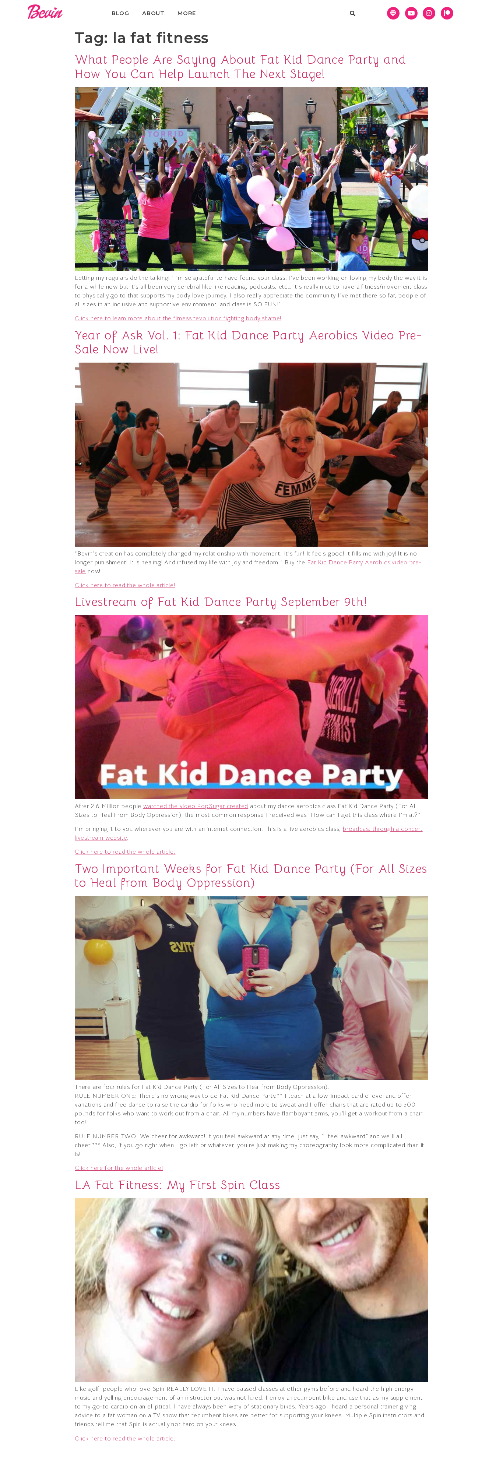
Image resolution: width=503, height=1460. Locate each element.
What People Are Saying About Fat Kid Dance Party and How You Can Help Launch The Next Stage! (240, 66)
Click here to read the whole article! (125, 585)
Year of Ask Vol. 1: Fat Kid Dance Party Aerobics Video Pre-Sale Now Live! (248, 342)
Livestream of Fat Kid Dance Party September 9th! (221, 602)
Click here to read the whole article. (125, 852)
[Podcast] (393, 13)
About (153, 13)
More (186, 13)
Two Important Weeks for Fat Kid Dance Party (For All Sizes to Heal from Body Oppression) (251, 875)
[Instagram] (429, 13)
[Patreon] (447, 13)
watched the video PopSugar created (195, 806)
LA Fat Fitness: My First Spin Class (178, 1185)
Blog (120, 13)
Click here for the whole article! (119, 1168)
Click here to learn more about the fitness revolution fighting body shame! (178, 318)
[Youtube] (411, 13)
